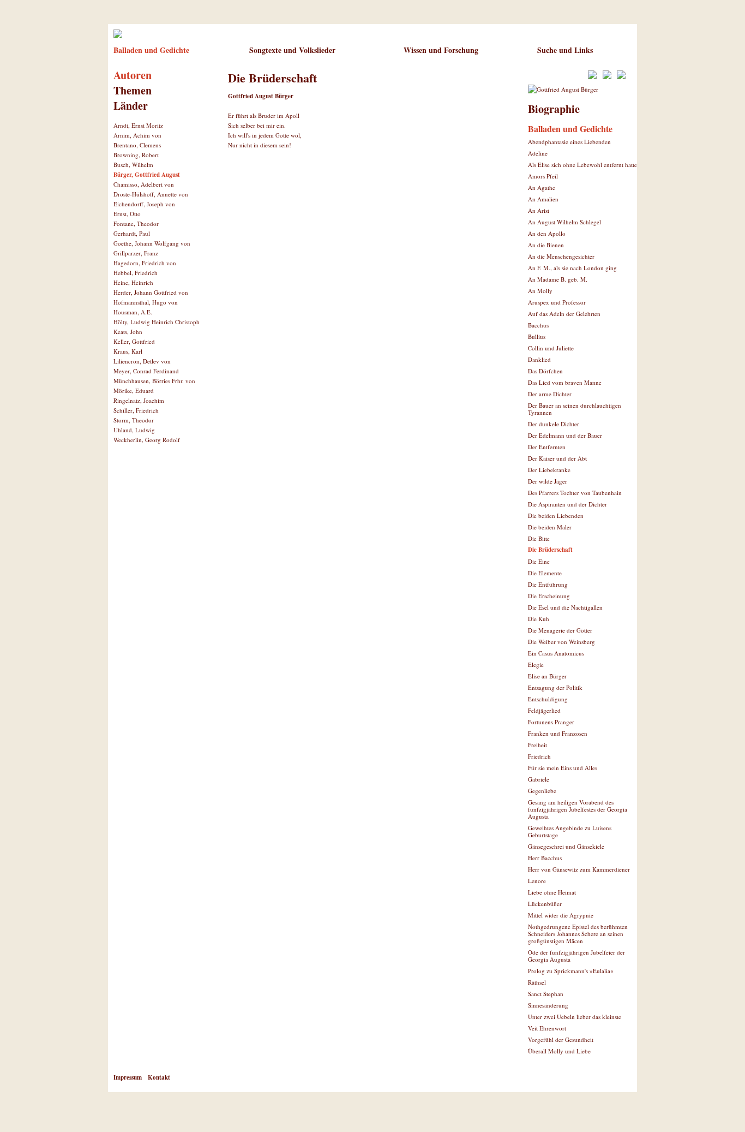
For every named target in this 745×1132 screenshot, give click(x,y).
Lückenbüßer (545, 903)
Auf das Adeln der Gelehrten (564, 313)
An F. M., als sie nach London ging (572, 268)
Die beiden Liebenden (556, 515)
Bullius (536, 336)
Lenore (537, 881)
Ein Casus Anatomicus (556, 653)
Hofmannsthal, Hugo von (145, 302)
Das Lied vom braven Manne (565, 382)
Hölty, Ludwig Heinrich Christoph (156, 322)
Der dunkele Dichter (553, 424)
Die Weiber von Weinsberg (561, 642)
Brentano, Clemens (137, 145)
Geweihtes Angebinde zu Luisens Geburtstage (569, 831)
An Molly (540, 291)
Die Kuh (538, 619)
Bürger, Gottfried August (146, 174)
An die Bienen (546, 245)
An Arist (538, 210)
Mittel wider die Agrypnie (560, 915)
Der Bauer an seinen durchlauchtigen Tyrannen (574, 408)
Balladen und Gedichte (151, 50)
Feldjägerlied (544, 710)
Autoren (132, 75)
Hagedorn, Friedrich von (144, 263)
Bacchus (538, 325)
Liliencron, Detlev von (142, 361)
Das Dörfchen (545, 371)
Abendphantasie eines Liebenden (569, 142)
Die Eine (539, 561)
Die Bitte (539, 538)
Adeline (538, 153)
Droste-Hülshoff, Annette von (150, 194)
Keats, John (127, 331)
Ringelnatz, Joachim (138, 400)
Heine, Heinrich (133, 282)
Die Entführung (548, 584)
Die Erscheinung (549, 596)
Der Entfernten (547, 447)
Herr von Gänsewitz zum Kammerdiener (579, 869)
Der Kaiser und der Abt (557, 458)
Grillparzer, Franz (135, 253)
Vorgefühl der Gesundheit (560, 1039)
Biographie (554, 109)
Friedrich (539, 756)
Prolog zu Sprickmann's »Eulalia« (571, 971)
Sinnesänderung (548, 1005)
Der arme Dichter (550, 394)
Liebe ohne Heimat (552, 892)
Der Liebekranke (549, 470)
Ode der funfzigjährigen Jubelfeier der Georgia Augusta (576, 955)
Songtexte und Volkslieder (292, 50)
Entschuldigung (548, 699)
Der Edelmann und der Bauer (565, 435)
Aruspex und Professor (557, 302)
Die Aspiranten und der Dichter (567, 504)
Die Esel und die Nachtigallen (565, 607)
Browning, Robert (136, 155)
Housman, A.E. (132, 312)
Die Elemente (545, 573)
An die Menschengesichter (561, 256)
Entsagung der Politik (555, 687)
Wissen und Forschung (441, 50)
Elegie (536, 664)
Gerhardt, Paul (131, 233)
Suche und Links (565, 50)
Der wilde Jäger (547, 481)
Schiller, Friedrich (136, 410)
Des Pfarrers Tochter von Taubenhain (575, 492)
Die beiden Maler (550, 527)
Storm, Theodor (133, 420)
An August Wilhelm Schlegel (564, 222)
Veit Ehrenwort (547, 1028)
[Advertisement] (355, 196)
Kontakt (159, 1077)
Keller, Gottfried (134, 341)
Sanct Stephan (545, 994)
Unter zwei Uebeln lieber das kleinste (574, 1016)
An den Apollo (547, 233)
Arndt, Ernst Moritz (138, 125)
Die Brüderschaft (550, 549)
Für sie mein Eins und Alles (562, 768)
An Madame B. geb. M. (557, 279)
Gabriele (538, 779)
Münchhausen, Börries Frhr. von (154, 381)
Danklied (539, 359)
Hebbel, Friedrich (135, 273)
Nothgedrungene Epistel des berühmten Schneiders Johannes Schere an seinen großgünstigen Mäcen (578, 933)
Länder (130, 106)
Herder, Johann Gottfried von (150, 292)
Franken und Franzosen (557, 733)
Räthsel (537, 982)
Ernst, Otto (127, 214)
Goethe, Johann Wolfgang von (151, 243)
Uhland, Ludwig (134, 430)
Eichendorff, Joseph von (144, 204)
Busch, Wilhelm (133, 164)
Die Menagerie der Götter (560, 630)
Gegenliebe (542, 791)
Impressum (127, 1077)
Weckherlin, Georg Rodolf (146, 440)
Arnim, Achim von (137, 135)
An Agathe (541, 187)
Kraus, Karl (127, 351)
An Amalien (543, 199)
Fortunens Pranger (551, 722)
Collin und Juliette (551, 348)
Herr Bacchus (545, 858)
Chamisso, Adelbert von (143, 184)
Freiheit (537, 745)
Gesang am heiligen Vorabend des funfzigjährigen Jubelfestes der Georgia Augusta (577, 809)
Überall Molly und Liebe (559, 1051)
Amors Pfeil (543, 176)
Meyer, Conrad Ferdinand (146, 371)
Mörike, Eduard (133, 390)
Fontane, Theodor (136, 223)
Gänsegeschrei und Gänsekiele (566, 846)
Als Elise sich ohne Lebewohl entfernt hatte (582, 164)
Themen (132, 90)
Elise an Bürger (547, 676)
